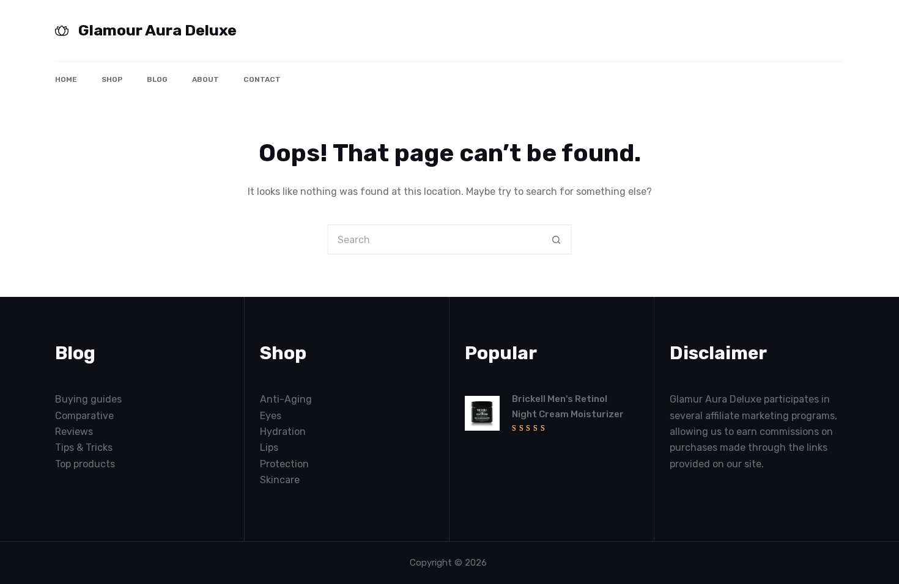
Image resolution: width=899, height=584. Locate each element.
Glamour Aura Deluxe (157, 30)
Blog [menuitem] (157, 79)
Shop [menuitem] (112, 79)
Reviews (74, 431)
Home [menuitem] (66, 79)
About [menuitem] (205, 79)
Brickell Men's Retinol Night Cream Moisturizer (568, 406)
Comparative (84, 416)
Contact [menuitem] (262, 79)
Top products (85, 464)
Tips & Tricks (84, 447)
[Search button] (556, 239)
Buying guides (88, 399)
